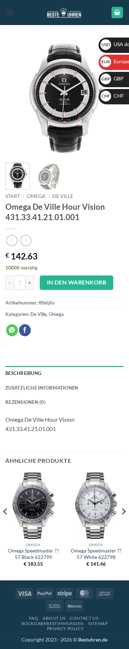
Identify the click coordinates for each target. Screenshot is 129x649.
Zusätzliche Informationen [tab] (41, 388)
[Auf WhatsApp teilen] (12, 330)
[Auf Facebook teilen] (25, 330)
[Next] (123, 526)
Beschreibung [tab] (23, 373)
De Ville (62, 196)
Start (12, 196)
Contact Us (84, 618)
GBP (112, 78)
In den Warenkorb (76, 282)
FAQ (33, 618)
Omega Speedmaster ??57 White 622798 (96, 554)
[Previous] (16, 98)
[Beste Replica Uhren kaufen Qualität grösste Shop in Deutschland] (64, 12)
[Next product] (11, 240)
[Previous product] (25, 240)
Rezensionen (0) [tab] (25, 402)
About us (54, 618)
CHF (112, 96)
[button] (9, 12)
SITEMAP (98, 623)
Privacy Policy (65, 628)
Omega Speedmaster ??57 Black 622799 (33, 554)
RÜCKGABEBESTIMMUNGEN (53, 623)
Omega (36, 196)
